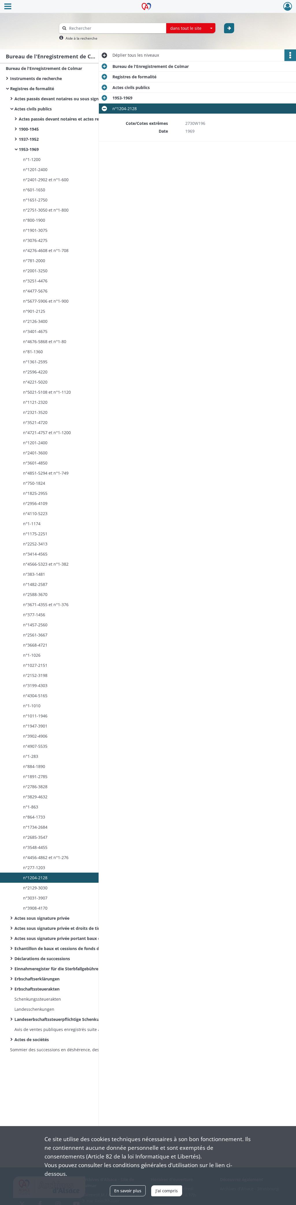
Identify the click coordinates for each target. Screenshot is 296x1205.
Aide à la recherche (81, 38)
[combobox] (190, 28)
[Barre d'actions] (290, 55)
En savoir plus (127, 1190)
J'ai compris (167, 1190)
